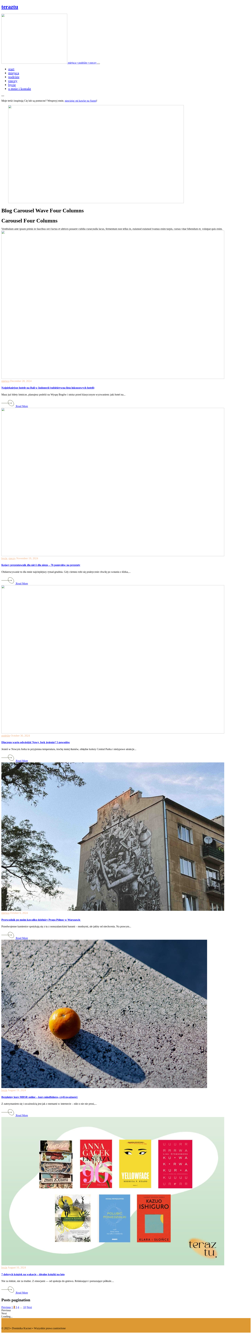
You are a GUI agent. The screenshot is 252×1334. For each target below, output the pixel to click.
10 (24, 1307)
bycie (4, 558)
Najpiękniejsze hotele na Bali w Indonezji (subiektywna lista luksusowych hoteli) (47, 387)
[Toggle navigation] (98, 63)
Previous (6, 1307)
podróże (5, 735)
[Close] (2, 95)
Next (29, 1307)
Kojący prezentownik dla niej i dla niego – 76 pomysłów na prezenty (40, 565)
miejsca (5, 381)
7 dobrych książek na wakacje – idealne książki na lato (33, 1274)
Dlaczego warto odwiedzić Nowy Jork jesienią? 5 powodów (35, 742)
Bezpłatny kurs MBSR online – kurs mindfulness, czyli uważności (39, 1097)
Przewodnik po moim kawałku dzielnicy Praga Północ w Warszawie (41, 919)
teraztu (9, 7)
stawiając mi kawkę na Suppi (80, 100)
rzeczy (12, 558)
